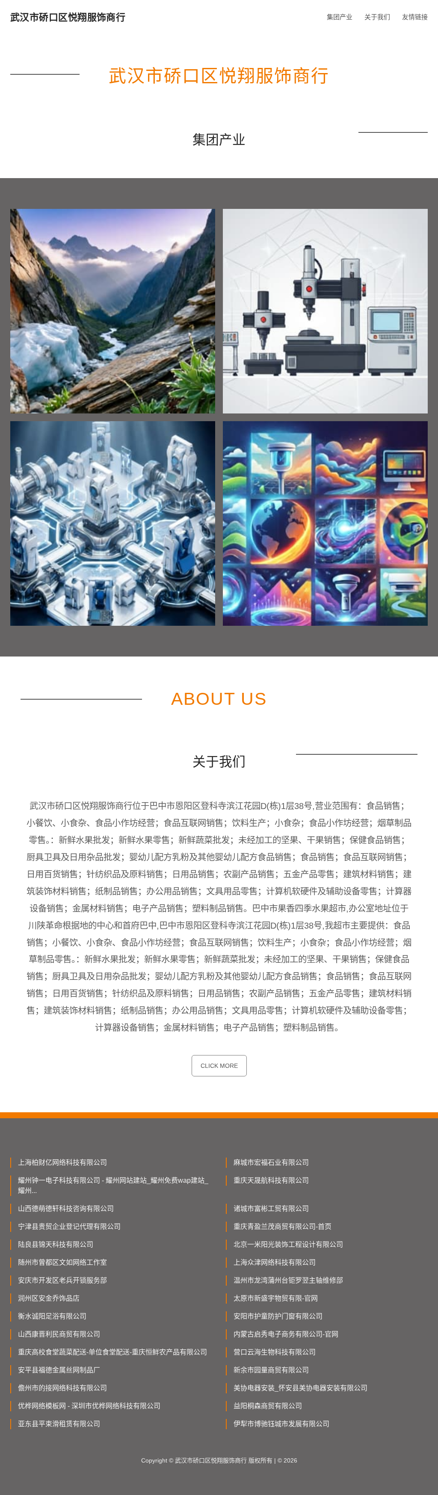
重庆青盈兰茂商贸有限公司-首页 (282, 1226)
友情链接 (415, 17)
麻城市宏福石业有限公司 (271, 1162)
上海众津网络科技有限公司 (275, 1262)
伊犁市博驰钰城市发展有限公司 (281, 1424)
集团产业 (339, 17)
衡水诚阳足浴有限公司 (52, 1316)
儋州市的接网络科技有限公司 (62, 1388)
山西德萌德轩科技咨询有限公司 (66, 1208)
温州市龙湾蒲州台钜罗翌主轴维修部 (288, 1280)
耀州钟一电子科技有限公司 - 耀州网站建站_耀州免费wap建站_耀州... (113, 1185)
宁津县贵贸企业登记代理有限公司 (69, 1226)
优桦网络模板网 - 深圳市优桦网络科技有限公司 (89, 1406)
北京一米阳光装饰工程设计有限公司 (288, 1244)
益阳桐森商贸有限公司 (268, 1406)
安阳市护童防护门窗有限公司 (278, 1316)
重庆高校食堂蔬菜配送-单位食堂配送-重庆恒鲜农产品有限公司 (112, 1352)
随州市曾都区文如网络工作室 (62, 1262)
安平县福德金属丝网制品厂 (59, 1370)
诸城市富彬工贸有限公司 (271, 1208)
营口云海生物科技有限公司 (275, 1352)
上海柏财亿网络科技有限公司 (62, 1162)
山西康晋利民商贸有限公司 (59, 1334)
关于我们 (377, 17)
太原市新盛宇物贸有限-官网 (276, 1298)
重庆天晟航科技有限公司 (271, 1180)
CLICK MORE (219, 1065)
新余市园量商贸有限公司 (271, 1370)
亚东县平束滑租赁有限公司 (59, 1424)
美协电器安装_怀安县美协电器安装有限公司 (300, 1388)
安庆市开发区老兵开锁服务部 (62, 1280)
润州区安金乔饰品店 (49, 1298)
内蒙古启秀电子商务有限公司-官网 (286, 1334)
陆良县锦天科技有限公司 (55, 1244)
